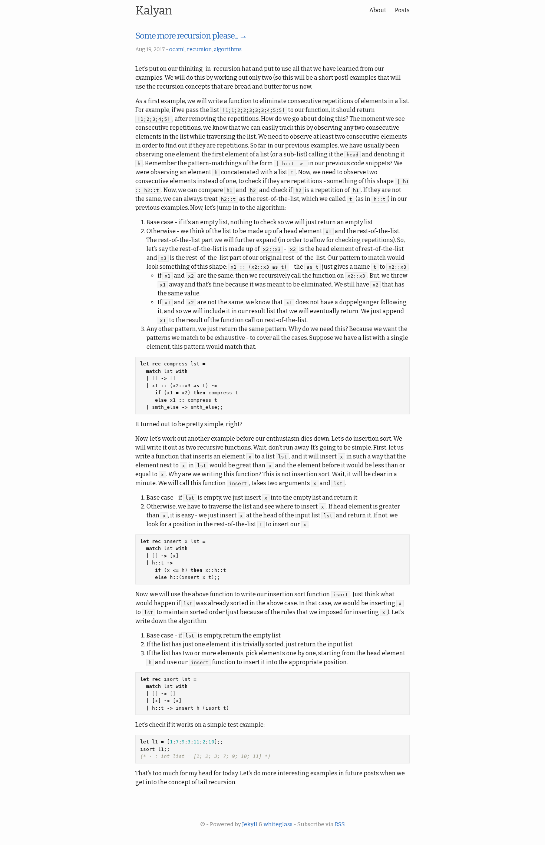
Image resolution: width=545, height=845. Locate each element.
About (377, 10)
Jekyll (249, 824)
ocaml (177, 49)
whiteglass (278, 824)
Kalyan (153, 10)
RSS (340, 824)
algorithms (228, 49)
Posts (402, 10)
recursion (199, 49)
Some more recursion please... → (191, 36)
